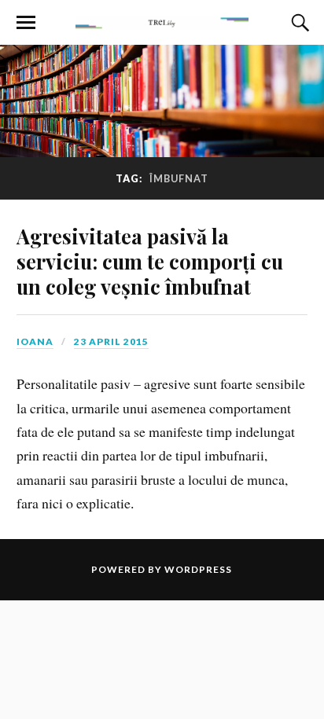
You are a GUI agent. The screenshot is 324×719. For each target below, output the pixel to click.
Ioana (35, 341)
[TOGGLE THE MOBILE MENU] (26, 23)
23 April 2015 (111, 341)
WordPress (198, 569)
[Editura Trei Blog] (162, 21)
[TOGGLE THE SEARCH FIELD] (298, 23)
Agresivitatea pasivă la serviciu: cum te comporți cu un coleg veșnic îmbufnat (150, 260)
